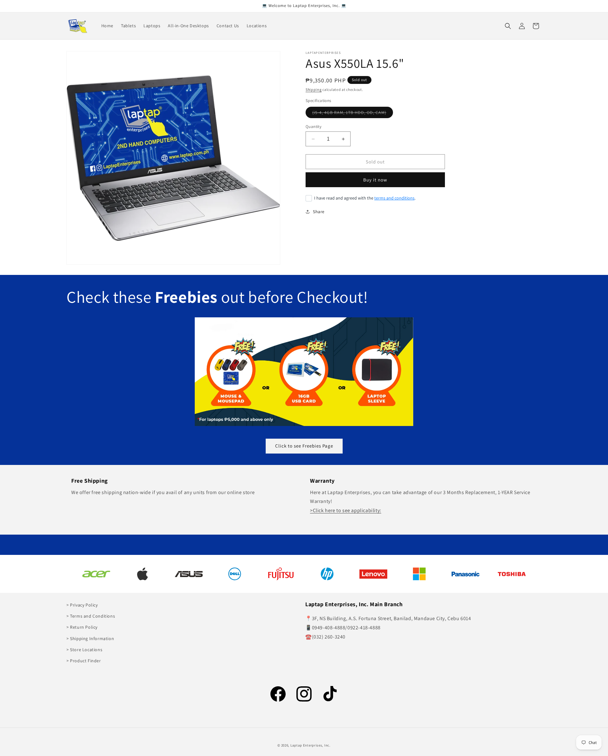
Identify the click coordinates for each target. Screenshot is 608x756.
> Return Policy (82, 627)
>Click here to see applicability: (345, 510)
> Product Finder (83, 661)
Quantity (313, 126)
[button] (508, 26)
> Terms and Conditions (90, 616)
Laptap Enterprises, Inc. (310, 745)
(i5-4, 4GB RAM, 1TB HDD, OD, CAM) (352, 113)
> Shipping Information (90, 638)
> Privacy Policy (82, 605)
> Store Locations (84, 649)
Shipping (314, 89)
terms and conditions (394, 198)
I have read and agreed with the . (364, 198)
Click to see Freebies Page (304, 446)
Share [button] (319, 211)
